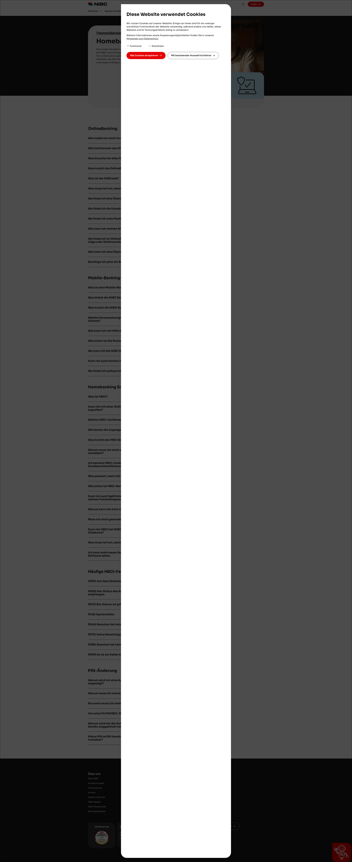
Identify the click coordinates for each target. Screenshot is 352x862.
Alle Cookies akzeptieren (144, 55)
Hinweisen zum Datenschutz (142, 38)
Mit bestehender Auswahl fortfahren (191, 55)
